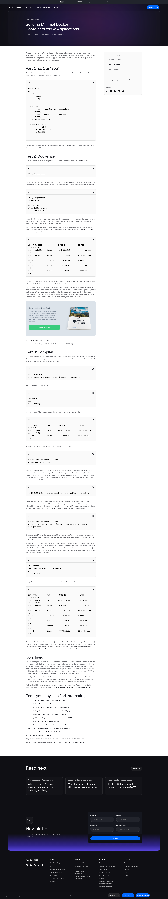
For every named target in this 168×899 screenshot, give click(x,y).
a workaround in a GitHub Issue (44, 508)
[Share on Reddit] (123, 91)
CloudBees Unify (55, 863)
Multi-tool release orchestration (80, 872)
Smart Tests (53, 875)
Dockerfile (78, 161)
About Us (127, 863)
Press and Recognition (131, 866)
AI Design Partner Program (107, 866)
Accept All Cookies (143, 895)
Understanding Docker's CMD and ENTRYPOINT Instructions (49, 732)
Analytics (52, 881)
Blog (100, 863)
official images (89, 229)
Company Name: (122, 825)
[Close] (165, 895)
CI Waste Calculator (105, 886)
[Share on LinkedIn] (111, 91)
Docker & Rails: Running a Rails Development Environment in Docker (51, 704)
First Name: (120, 815)
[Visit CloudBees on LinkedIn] (42, 865)
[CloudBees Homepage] (32, 859)
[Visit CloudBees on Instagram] (31, 865)
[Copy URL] (107, 91)
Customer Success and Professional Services (106, 882)
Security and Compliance (57, 869)
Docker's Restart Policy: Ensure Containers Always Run (47, 700)
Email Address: (95, 815)
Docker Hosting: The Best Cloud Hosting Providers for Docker (49, 707)
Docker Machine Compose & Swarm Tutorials (44, 721)
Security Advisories (105, 872)
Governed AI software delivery (81, 867)
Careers (126, 872)
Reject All (128, 895)
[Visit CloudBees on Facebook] (27, 865)
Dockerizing (41, 227)
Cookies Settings (114, 895)
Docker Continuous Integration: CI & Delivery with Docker (47, 714)
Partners (126, 869)
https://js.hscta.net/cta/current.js (37, 340)
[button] (27, 7)
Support (101, 878)
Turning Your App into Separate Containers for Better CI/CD (71, 687)
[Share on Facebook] (115, 91)
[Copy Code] (93, 83)
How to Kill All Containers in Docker (40, 735)
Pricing (126, 875)
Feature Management (56, 872)
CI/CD (52, 866)
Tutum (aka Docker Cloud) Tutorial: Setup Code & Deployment (49, 728)
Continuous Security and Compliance (82, 877)
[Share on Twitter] (119, 91)
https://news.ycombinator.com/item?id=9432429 (68, 742)
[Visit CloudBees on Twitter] (38, 865)
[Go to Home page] (15, 7)
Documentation (104, 875)
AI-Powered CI (79, 863)
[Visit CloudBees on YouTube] (34, 865)
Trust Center (103, 869)
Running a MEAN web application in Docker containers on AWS (50, 718)
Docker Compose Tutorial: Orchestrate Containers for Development (51, 725)
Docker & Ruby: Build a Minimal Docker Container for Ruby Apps (50, 711)
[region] (84, 895)
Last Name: (94, 825)
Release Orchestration (57, 878)
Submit (115, 838)
